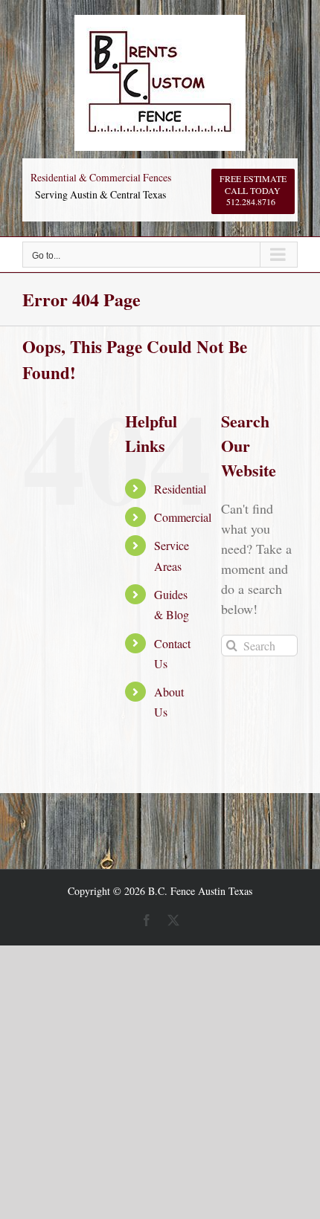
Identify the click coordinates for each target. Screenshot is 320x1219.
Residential (180, 489)
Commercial (182, 517)
